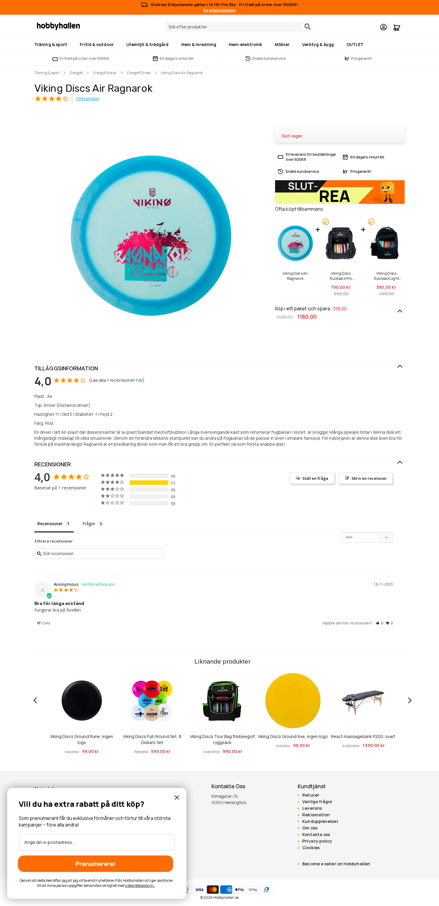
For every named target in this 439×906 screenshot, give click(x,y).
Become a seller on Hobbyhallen (336, 864)
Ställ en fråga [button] (315, 478)
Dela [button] (46, 623)
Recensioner (52, 464)
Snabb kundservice (269, 58)
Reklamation (316, 815)
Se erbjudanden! (219, 10)
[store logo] (58, 26)
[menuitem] (52, 44)
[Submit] (306, 27)
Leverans (312, 808)
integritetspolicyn (139, 885)
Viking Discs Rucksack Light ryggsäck (386, 276)
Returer (310, 795)
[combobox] (239, 27)
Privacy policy (317, 841)
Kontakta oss (316, 834)
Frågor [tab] (88, 523)
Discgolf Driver (139, 72)
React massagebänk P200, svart (363, 736)
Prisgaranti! (358, 58)
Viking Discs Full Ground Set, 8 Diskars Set (152, 739)
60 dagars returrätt (176, 58)
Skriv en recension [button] (368, 478)
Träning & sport (46, 72)
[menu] (219, 45)
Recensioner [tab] (49, 523)
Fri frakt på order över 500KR (84, 58)
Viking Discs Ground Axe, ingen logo (293, 736)
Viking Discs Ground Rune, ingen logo (81, 739)
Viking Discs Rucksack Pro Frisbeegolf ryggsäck (341, 276)
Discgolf (76, 72)
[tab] (219, 368)
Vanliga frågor (317, 802)
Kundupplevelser (320, 821)
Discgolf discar (105, 72)
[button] (379, 623)
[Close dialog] (177, 797)
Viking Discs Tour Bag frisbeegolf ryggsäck (222, 739)
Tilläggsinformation (66, 368)
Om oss (309, 828)
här (139, 380)
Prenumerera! (96, 864)
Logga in (383, 27)
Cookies (311, 848)
